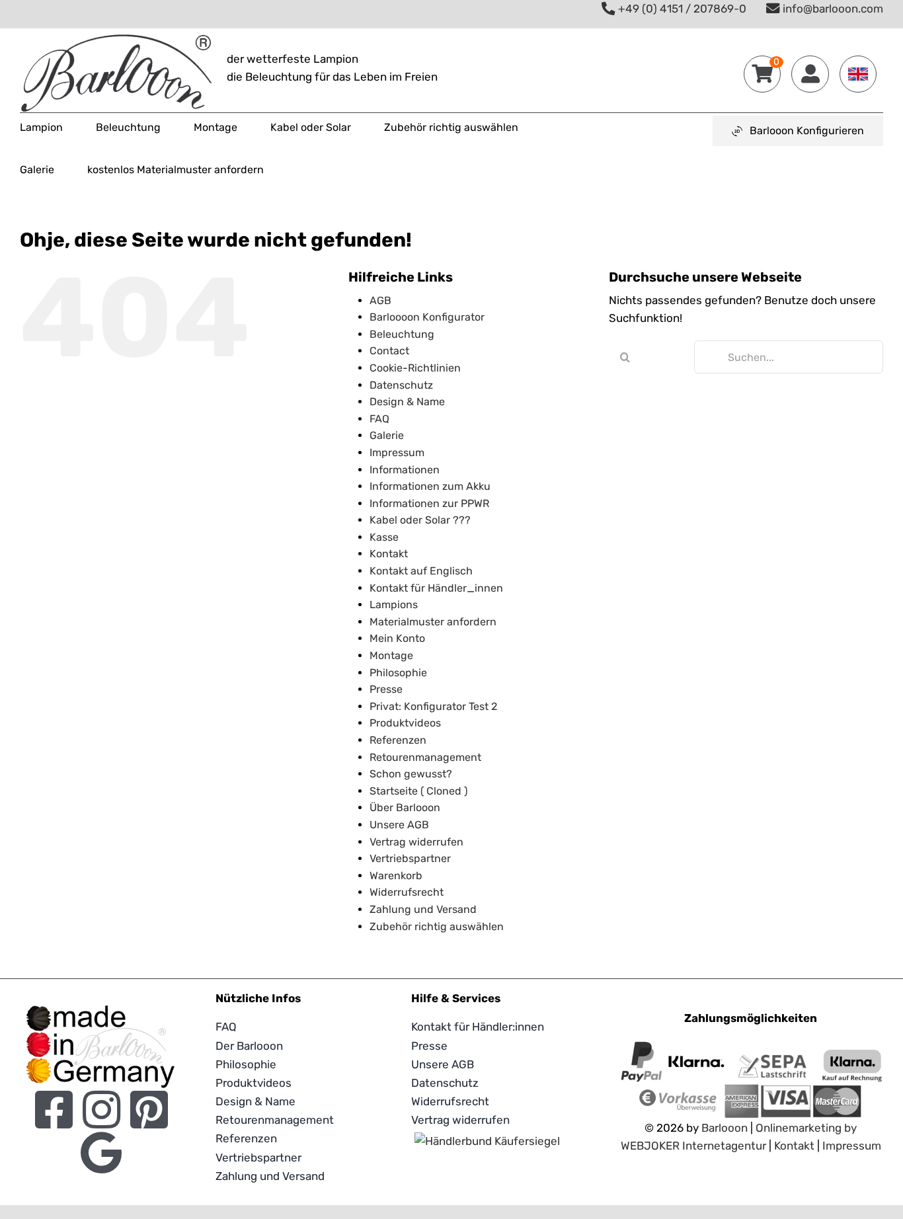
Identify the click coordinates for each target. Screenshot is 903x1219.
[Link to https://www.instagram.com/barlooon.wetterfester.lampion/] (101, 1109)
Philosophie (398, 672)
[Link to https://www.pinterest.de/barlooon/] (149, 1109)
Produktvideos (405, 723)
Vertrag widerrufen (416, 842)
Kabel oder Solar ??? (420, 520)
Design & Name (407, 401)
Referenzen (398, 740)
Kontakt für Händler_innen (436, 588)
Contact (389, 350)
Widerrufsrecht (407, 892)
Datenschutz (401, 385)
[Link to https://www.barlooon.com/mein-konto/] (809, 74)
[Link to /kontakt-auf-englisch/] (858, 74)
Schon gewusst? (411, 773)
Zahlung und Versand (423, 909)
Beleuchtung (402, 334)
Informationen (405, 469)
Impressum (397, 452)
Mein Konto (397, 638)
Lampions (394, 604)
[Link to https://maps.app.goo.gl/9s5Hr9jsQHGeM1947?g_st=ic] (101, 1152)
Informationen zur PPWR (429, 503)
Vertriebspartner (410, 858)
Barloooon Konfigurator (427, 317)
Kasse (384, 537)
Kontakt (389, 553)
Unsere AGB (399, 824)
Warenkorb (396, 875)
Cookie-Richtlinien (415, 368)
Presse (386, 689)
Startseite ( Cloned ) (418, 791)
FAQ (379, 419)
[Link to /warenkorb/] (762, 74)
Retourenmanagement (425, 757)
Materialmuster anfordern (433, 621)
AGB (380, 300)
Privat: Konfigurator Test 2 (433, 706)
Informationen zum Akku (430, 486)
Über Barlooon (405, 807)
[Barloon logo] (116, 39)
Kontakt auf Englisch (421, 571)
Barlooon (724, 1127)
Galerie (387, 435)
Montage (391, 655)
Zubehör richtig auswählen (437, 926)
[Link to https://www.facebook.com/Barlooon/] (54, 1109)
